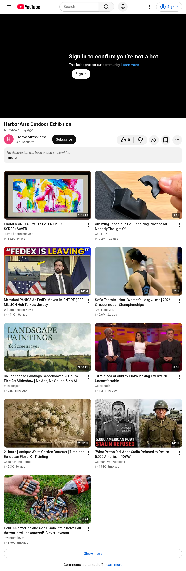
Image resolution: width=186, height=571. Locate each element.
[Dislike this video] (140, 140)
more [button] (12, 157)
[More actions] (177, 140)
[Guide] (9, 7)
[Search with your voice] (123, 7)
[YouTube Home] (28, 7)
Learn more (130, 65)
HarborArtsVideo (31, 137)
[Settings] (149, 7)
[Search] (106, 7)
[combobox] (80, 7)
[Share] (154, 140)
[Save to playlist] (165, 140)
